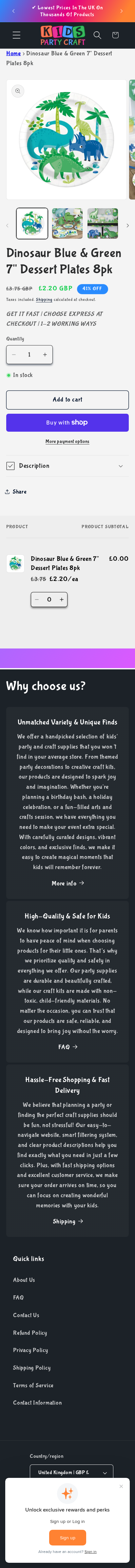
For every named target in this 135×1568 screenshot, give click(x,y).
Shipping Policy (31, 1368)
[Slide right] (128, 225)
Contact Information (37, 1403)
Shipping (44, 299)
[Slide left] (7, 225)
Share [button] (20, 491)
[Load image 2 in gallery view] (67, 223)
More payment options (67, 441)
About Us (24, 1280)
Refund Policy (30, 1333)
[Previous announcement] (13, 11)
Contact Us (26, 1315)
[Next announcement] (121, 11)
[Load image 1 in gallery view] (32, 223)
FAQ (64, 1047)
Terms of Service (33, 1385)
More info (64, 883)
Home (13, 53)
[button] (17, 35)
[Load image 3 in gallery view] (102, 223)
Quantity (15, 339)
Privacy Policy (30, 1350)
